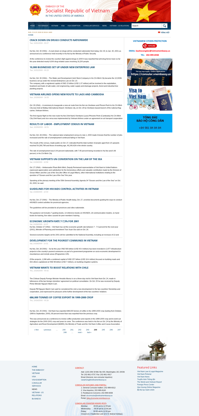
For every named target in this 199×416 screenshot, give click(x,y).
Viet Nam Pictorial (144, 374)
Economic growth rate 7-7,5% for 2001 (54, 221)
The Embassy (43, 26)
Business (33, 33)
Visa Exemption (74, 26)
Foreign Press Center (145, 385)
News (104, 26)
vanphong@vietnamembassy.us (93, 380)
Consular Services (91, 26)
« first (36, 330)
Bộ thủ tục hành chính (145, 390)
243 (87, 330)
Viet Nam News (143, 377)
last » (89, 332)
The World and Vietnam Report (149, 382)
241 (71, 330)
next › (80, 332)
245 (103, 330)
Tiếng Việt (165, 32)
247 (119, 330)
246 (111, 330)
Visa (63, 26)
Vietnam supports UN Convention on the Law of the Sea (66, 159)
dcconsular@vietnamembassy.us (99, 396)
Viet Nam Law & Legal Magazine (150, 371)
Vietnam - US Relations (119, 26)
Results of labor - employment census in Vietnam (62, 124)
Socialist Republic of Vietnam (78, 10)
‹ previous (47, 330)
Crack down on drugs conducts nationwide (59, 40)
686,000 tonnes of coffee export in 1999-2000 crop (61, 297)
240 (64, 330)
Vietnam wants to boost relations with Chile (59, 267)
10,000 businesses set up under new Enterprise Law (62, 67)
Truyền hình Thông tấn (146, 379)
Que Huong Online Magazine (148, 387)
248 (65, 332)
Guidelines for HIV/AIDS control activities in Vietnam (64, 189)
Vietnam (54, 26)
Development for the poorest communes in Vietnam (63, 240)
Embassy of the (55, 6)
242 (79, 330)
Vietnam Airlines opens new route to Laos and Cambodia (67, 94)
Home (32, 26)
